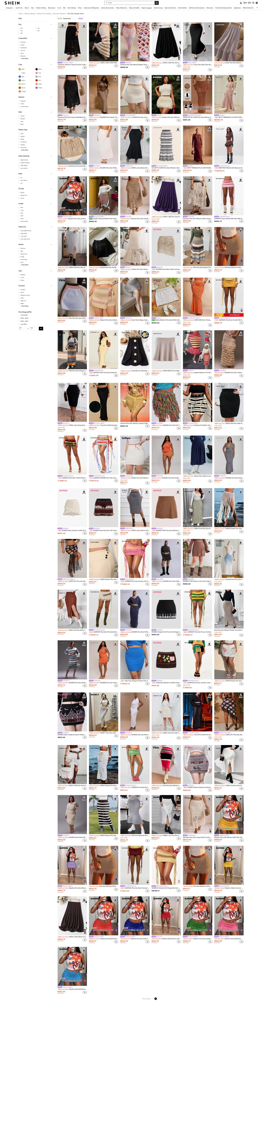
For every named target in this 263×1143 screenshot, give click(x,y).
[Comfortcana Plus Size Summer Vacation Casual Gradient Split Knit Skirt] (229, 558)
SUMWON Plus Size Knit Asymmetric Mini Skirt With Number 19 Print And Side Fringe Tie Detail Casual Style (103, 632)
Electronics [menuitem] (209, 8)
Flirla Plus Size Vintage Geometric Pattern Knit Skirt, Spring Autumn (72, 371)
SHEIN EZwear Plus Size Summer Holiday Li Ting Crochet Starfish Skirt (229, 681)
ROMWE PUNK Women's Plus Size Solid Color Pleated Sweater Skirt (197, 581)
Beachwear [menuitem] (51, 8)
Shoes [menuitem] (80, 8)
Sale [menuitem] (32, 8)
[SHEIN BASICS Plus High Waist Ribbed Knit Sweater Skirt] (166, 349)
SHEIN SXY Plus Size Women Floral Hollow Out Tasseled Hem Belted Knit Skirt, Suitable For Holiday (229, 734)
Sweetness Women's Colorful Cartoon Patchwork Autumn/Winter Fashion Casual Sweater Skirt (166, 682)
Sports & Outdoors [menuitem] (170, 8)
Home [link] (20, 13)
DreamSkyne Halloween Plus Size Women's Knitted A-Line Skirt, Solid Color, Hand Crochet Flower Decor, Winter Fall (135, 371)
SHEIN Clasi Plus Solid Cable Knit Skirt (166, 733)
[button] (253, 3)
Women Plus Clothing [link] (44, 13)
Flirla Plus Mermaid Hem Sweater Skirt (135, 835)
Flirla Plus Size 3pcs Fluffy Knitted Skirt (72, 318)
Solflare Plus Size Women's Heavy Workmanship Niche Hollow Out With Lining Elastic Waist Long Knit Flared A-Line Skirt (135, 269)
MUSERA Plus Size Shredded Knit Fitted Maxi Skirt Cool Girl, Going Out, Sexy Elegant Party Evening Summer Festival (229, 478)
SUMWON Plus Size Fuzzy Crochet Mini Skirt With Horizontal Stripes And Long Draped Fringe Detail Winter (197, 632)
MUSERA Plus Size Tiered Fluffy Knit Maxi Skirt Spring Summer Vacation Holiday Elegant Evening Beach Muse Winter (229, 372)
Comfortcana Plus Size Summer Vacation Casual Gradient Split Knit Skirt (229, 579)
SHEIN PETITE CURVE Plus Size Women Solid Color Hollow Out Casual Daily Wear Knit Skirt (197, 117)
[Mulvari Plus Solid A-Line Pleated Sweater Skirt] (197, 455)
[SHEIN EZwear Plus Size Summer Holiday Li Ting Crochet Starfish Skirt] (229, 659)
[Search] (157, 3)
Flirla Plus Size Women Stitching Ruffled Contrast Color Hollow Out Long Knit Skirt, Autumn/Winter (197, 267)
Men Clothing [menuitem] (72, 8)
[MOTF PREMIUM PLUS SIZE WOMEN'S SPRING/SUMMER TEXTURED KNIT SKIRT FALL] (197, 145)
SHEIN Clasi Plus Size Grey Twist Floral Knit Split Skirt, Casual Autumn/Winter (72, 267)
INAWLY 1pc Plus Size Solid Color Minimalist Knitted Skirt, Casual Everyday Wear (166, 835)
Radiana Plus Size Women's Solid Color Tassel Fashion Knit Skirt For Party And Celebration (166, 117)
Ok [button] (41, 328)
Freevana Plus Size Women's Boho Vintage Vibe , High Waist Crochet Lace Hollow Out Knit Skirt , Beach (197, 218)
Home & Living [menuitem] (158, 8)
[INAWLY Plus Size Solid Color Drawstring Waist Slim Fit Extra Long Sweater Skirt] (103, 711)
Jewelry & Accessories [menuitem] (107, 8)
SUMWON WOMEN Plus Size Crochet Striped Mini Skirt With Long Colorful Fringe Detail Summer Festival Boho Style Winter (103, 478)
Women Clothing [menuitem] (41, 8)
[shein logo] (12, 3)
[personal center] (241, 3)
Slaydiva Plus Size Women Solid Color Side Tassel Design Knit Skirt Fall (229, 837)
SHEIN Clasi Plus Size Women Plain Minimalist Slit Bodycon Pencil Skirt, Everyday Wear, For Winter (229, 785)
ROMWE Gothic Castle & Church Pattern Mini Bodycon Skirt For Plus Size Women (72, 734)
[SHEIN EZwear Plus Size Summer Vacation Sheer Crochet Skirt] (103, 764)
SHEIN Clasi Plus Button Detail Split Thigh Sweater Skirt (72, 630)
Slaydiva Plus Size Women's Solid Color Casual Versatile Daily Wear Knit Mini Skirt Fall (72, 888)
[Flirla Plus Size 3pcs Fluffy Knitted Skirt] (72, 297)
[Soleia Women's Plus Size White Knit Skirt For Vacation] (166, 297)
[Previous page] (153, 998)
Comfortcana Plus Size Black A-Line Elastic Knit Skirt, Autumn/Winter (103, 267)
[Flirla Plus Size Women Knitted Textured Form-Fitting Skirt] (229, 609)
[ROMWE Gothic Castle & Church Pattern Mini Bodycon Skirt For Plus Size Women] (72, 711)
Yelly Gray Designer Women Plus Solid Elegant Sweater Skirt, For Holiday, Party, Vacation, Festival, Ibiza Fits (135, 681)
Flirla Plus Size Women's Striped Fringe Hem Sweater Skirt (166, 785)
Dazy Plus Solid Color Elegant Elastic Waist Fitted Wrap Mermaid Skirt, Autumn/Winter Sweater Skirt (197, 64)
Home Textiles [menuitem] (182, 8)
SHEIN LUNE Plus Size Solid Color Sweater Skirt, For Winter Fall (166, 63)
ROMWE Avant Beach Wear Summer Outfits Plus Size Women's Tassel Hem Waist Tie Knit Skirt (166, 269)
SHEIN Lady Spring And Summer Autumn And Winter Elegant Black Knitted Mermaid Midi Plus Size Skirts (135, 168)
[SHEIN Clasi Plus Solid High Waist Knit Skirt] (229, 402)
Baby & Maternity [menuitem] (121, 8)
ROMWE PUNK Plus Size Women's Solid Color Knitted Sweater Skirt (166, 530)
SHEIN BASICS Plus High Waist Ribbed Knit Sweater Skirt (166, 371)
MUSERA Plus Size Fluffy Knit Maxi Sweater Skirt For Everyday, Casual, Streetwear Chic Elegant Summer (135, 632)
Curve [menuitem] (59, 8)
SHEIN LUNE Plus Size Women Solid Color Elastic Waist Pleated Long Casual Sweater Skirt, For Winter (166, 217)
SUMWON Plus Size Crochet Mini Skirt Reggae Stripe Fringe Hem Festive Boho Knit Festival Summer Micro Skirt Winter (72, 478)
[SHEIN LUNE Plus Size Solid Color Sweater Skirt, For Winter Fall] (166, 41)
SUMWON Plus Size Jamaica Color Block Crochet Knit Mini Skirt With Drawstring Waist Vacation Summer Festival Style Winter (197, 682)
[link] (245, 3)
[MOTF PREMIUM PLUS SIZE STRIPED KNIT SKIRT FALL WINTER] (229, 94)
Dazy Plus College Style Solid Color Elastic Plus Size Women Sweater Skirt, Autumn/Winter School (135, 320)
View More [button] (25, 58)
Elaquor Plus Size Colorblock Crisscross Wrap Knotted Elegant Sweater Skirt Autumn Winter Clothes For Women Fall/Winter (103, 320)
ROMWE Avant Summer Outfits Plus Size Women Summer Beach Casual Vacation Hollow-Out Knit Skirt (72, 530)
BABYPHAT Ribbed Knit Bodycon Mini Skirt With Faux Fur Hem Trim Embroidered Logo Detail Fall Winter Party (229, 168)
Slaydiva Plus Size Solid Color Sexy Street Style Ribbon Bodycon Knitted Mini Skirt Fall (135, 938)
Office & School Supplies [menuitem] (250, 8)
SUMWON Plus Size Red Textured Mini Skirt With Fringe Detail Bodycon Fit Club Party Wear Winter (135, 888)
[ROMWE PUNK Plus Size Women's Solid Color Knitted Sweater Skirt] (166, 507)
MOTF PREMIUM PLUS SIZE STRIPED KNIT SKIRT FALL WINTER (229, 117)
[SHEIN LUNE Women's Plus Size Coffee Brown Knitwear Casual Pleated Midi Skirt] (72, 915)
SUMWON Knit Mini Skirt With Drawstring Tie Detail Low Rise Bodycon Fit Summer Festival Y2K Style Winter (135, 787)
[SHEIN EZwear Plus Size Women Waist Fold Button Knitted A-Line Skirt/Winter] (103, 558)
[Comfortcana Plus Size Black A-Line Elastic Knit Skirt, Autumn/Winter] (103, 246)
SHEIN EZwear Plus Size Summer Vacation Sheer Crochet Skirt (103, 785)
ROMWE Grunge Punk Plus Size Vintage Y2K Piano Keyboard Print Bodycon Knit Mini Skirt (166, 632)
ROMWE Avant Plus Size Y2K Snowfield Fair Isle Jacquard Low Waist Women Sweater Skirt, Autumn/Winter (103, 530)
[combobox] (66, 18)
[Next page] (158, 998)
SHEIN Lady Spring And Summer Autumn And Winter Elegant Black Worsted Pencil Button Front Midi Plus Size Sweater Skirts (72, 425)
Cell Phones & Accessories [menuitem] (196, 8)
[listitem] (72, 47)
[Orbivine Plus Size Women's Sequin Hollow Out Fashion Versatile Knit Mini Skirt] (135, 402)
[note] (229, 315)
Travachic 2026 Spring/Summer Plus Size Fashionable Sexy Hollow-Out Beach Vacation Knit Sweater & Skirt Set (103, 425)
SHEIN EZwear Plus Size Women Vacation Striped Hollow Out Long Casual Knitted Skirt (103, 835)
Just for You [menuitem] (19, 8)
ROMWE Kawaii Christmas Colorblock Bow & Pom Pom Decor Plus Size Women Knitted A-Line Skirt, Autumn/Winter (197, 787)
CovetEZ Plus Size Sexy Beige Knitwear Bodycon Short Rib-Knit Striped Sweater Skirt (135, 117)
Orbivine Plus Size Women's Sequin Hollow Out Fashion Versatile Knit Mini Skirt (135, 423)
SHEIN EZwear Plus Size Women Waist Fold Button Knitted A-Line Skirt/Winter (103, 579)
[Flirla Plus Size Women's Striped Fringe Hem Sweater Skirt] (166, 764)
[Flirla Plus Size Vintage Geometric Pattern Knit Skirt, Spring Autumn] (72, 349)
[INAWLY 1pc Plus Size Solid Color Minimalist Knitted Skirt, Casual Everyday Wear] (166, 814)
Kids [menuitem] (64, 8)
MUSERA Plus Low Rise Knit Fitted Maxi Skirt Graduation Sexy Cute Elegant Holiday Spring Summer (135, 734)
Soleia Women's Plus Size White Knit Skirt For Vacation (166, 320)
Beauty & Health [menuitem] (134, 8)
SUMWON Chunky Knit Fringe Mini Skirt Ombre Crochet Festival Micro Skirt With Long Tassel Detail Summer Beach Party (166, 888)
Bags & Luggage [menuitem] (146, 8)
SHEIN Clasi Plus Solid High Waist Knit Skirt (229, 423)
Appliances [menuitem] (237, 8)
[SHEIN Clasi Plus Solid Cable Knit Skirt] (166, 711)
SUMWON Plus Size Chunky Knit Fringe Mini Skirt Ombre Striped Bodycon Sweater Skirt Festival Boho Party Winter (135, 581)
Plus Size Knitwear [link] (59, 13)
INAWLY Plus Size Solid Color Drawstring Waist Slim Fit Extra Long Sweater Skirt (103, 733)
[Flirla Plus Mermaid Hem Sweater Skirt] (135, 814)
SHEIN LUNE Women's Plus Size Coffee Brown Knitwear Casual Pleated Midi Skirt (72, 937)
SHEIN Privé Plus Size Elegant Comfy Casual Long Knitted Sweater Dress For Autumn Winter (197, 528)
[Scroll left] (254, 8)
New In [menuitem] (27, 8)
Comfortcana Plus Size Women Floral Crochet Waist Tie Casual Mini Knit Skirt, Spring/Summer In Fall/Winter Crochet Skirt (72, 166)
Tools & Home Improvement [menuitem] (223, 8)
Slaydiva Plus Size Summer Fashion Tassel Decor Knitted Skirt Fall (72, 218)
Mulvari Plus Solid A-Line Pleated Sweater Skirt (197, 476)
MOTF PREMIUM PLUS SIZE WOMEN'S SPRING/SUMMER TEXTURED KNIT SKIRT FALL (197, 168)
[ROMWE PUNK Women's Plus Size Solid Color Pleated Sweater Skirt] (197, 558)
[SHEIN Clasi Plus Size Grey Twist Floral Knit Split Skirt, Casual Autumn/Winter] (72, 246)
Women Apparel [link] (29, 13)
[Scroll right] (257, 8)
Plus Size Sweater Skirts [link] (76, 13)
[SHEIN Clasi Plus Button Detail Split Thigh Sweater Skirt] (72, 609)
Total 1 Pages (146, 999)
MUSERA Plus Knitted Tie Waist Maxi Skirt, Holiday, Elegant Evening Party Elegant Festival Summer (103, 117)
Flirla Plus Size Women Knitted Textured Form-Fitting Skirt (229, 630)
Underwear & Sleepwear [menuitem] (91, 8)
